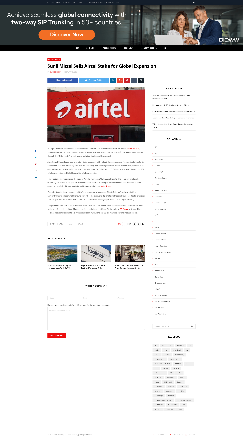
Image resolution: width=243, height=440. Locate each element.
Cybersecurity (159, 359)
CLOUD (167, 355)
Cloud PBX (159, 172)
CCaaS (157, 166)
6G (171, 345)
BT (187, 350)
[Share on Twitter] (35, 157)
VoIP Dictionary (161, 295)
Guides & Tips (160, 203)
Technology (159, 396)
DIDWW (178, 364)
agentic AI (180, 345)
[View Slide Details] (121, 25)
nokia (157, 382)
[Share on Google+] (134, 224)
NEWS (182, 377)
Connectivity (179, 355)
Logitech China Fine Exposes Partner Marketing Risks (93, 266)
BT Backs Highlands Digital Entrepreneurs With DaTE (59, 266)
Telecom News (109, 48)
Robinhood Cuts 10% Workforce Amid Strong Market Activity (129, 266)
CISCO (157, 355)
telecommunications (184, 400)
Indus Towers (106, 186)
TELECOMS (159, 405)
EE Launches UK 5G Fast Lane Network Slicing (171, 105)
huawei (176, 368)
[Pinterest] (127, 80)
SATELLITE (183, 386)
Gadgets (158, 196)
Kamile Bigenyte (56, 72)
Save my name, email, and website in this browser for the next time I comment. (78, 305)
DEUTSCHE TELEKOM (162, 364)
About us (67, 435)
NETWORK (171, 377)
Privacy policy (78, 435)
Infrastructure (160, 209)
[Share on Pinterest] (139, 224)
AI (156, 153)
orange (179, 382)
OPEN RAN (168, 382)
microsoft (158, 377)
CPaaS (157, 184)
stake (81, 224)
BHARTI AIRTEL (56, 224)
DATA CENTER (174, 359)
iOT (171, 373)
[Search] (164, 48)
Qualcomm (159, 386)
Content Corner (149, 48)
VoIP (180, 409)
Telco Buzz (159, 277)
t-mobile (181, 391)
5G (156, 147)
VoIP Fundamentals (162, 301)
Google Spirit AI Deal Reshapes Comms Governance (173, 118)
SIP (156, 264)
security (157, 391)
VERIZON (158, 409)
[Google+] (120, 80)
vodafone (170, 409)
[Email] (141, 80)
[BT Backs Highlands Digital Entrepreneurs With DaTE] (62, 253)
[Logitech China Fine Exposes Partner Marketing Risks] (96, 253)
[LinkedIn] (113, 80)
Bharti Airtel (133, 148)
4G (156, 345)
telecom (171, 396)
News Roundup (161, 246)
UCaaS (157, 289)
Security (158, 258)
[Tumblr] (134, 80)
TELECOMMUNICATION (163, 400)
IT (156, 221)
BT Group (124, 209)
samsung (171, 386)
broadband (177, 350)
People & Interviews (163, 252)
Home (78, 48)
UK (184, 405)
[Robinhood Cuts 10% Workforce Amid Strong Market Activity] (130, 253)
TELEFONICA (172, 405)
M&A (157, 227)
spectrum (169, 391)
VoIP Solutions (161, 314)
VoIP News (90, 48)
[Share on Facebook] (35, 150)
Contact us (88, 435)
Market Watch (54, 59)
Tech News (129, 48)
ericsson (189, 364)
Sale (70, 224)
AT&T (166, 350)
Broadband (159, 159)
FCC (156, 368)
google (165, 368)
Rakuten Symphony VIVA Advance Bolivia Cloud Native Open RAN (92, 3)
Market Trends (161, 233)
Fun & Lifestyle (161, 190)
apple (157, 350)
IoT (156, 215)
